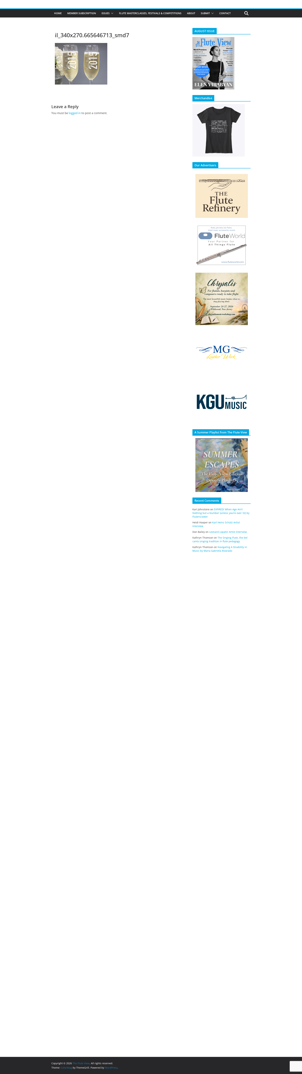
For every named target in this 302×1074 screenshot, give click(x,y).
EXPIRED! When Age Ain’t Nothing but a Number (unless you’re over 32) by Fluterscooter (220, 513)
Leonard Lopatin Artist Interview (228, 532)
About (191, 13)
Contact (225, 13)
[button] (111, 13)
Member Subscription (81, 13)
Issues (106, 13)
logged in (75, 113)
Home (58, 13)
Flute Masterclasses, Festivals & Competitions (150, 13)
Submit (205, 13)
